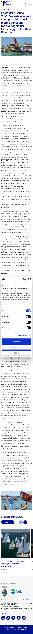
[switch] (28, 316)
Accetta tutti (16, 341)
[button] (16, 508)
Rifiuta (16, 353)
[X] (3, 618)
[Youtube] (24, 618)
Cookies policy (23, 627)
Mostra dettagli (22, 335)
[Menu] (30, 3)
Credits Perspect (16, 632)
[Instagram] (8, 618)
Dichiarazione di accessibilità (16, 629)
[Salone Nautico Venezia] (6, 3)
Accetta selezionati (16, 347)
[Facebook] (13, 618)
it (26, 4)
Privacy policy (9, 627)
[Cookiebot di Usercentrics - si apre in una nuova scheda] (23, 279)
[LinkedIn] (18, 618)
